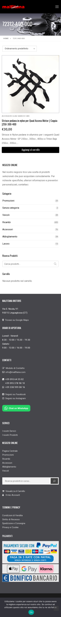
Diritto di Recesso (11, 519)
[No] (56, 608)
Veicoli (5, 215)
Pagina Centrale (10, 451)
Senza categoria (10, 207)
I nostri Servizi (9, 431)
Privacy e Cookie (10, 527)
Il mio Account (12, 495)
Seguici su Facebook (15, 394)
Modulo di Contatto (14, 368)
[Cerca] (55, 264)
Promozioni (8, 200)
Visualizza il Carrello (14, 491)
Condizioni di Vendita (12, 515)
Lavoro (5, 243)
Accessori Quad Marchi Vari (15, 116)
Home (5, 38)
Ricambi (6, 222)
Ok (31, 612)
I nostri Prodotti (10, 435)
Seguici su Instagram (15, 398)
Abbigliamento (9, 236)
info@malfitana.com (14, 372)
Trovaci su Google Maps (16, 320)
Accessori (7, 229)
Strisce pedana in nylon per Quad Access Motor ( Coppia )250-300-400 (29, 122)
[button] (30, 150)
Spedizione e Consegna (13, 523)
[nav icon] (57, 7)
